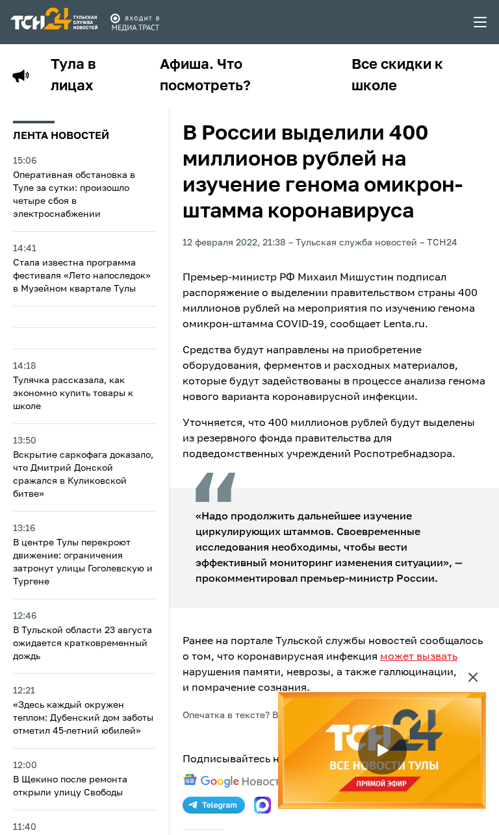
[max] (262, 805)
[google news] (235, 781)
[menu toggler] (481, 22)
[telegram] (214, 805)
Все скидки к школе (397, 75)
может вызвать (418, 657)
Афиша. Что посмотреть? (205, 75)
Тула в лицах (73, 75)
